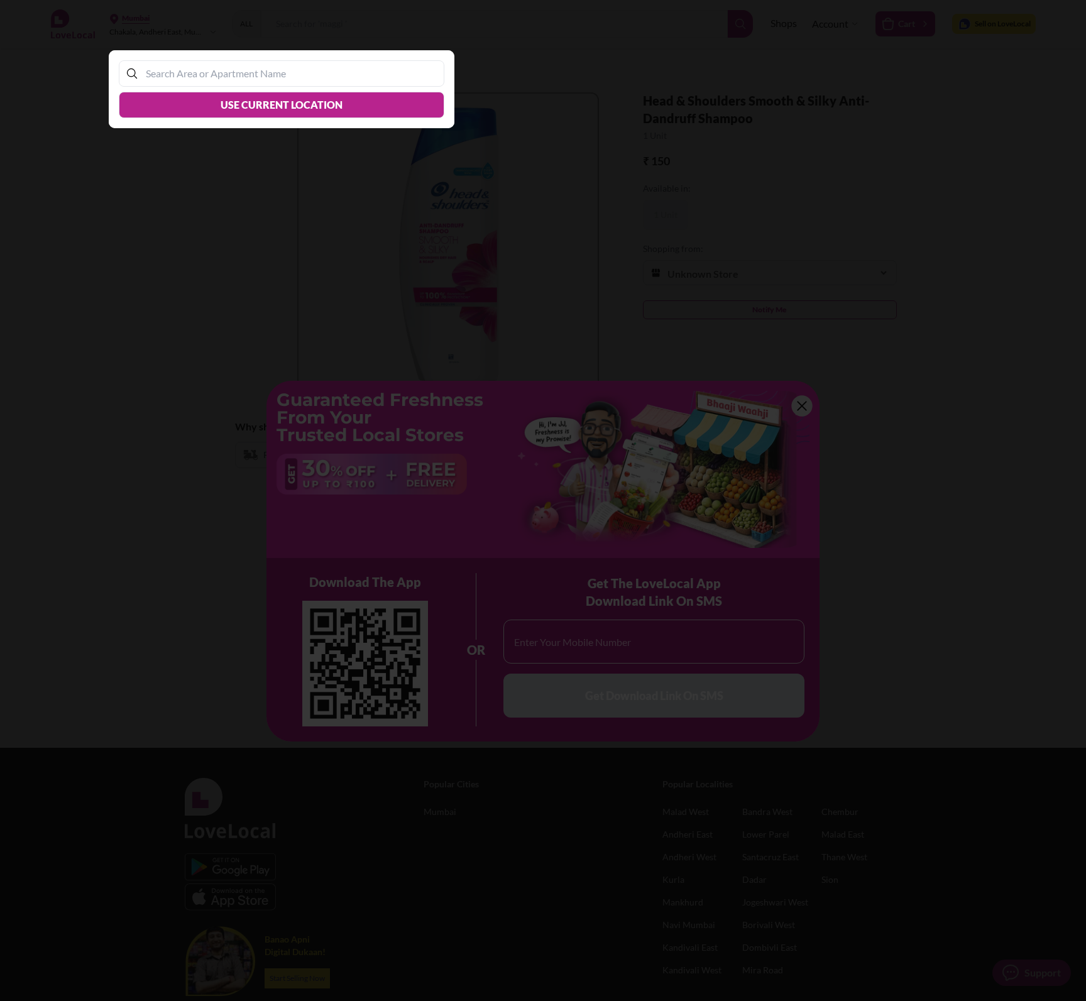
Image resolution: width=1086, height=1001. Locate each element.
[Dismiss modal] (543, 500)
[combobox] (287, 73)
